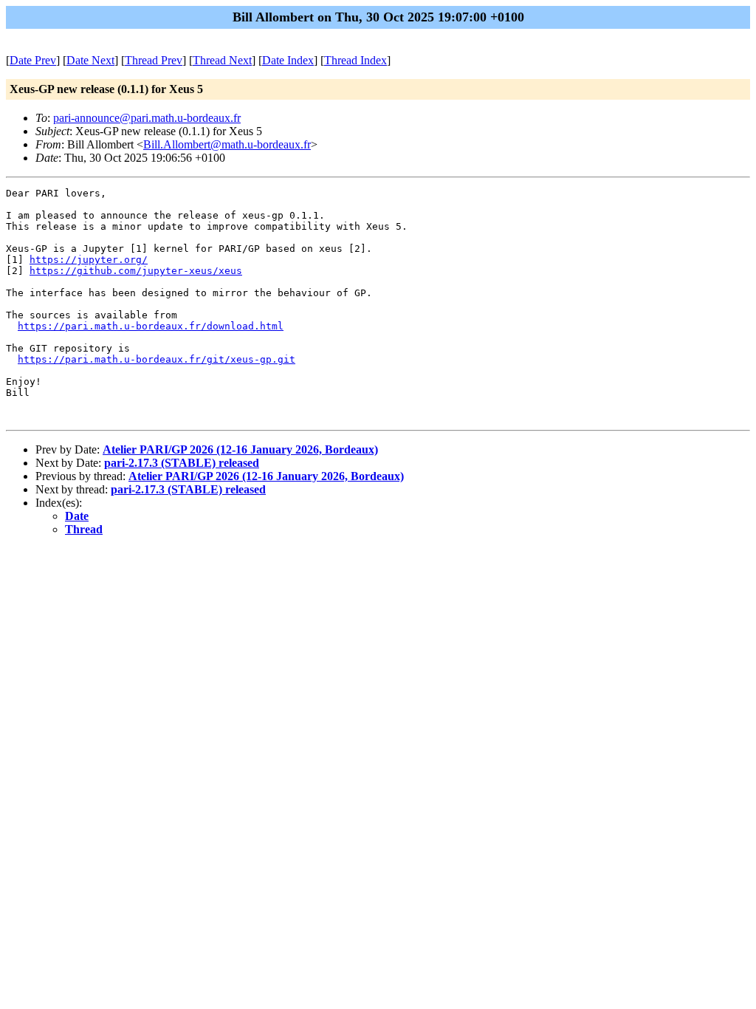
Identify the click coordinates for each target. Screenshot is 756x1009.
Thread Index (355, 60)
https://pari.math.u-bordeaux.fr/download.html (151, 326)
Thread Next (222, 60)
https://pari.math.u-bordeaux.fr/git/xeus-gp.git (156, 359)
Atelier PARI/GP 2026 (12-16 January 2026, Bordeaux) (240, 449)
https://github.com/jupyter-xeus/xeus (136, 270)
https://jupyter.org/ (89, 259)
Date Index (288, 60)
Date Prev (33, 60)
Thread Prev (153, 60)
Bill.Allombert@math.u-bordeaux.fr (227, 144)
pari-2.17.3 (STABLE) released (181, 462)
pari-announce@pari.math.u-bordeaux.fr (147, 118)
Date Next (90, 60)
